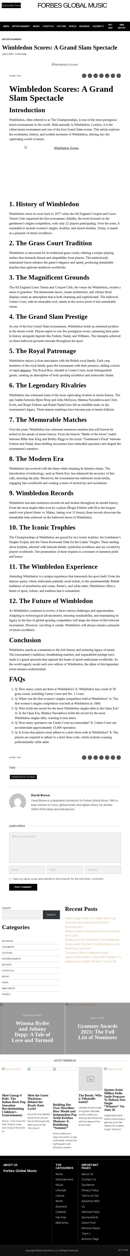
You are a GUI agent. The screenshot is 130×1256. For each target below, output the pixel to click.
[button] (114, 5)
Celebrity (8, 947)
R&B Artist (8, 988)
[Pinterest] (95, 76)
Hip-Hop (7, 965)
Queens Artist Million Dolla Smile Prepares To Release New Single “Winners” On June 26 (115, 1099)
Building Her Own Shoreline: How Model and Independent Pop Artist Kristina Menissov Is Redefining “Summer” (92, 944)
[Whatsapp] (107, 76)
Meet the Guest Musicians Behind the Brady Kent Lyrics (38, 1102)
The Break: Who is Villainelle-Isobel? (87, 952)
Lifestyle (8, 971)
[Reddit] (113, 76)
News (5, 982)
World (6, 994)
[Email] (118, 76)
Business (7, 941)
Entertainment (12, 39)
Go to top (123, 1250)
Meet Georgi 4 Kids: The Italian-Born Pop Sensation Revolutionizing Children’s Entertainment (90, 923)
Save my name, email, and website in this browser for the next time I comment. (58, 878)
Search (6, 908)
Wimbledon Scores (23, 777)
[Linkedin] (101, 76)
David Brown (40, 795)
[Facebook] (84, 76)
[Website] (33, 816)
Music (5, 976)
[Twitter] (90, 76)
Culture (7, 953)
